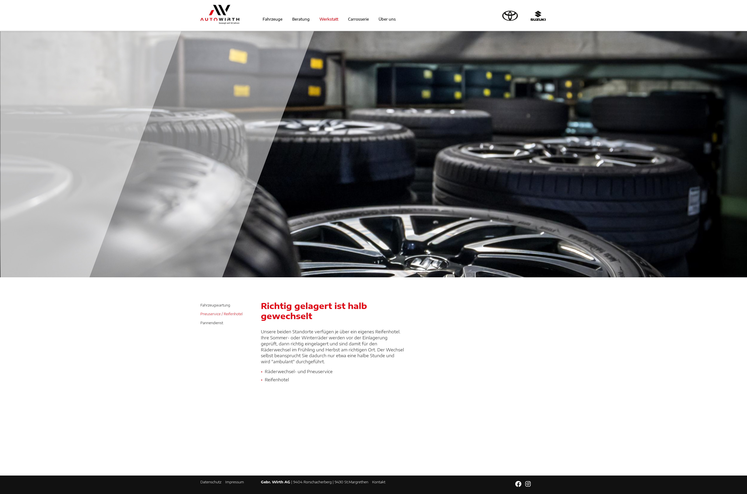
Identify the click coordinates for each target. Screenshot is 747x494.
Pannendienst (211, 322)
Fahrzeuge (272, 19)
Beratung (301, 19)
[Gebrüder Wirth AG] (219, 14)
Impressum (234, 482)
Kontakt (378, 482)
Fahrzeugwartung (215, 305)
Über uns (387, 19)
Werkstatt (328, 19)
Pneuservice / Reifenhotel (221, 314)
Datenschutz (210, 482)
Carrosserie (358, 19)
